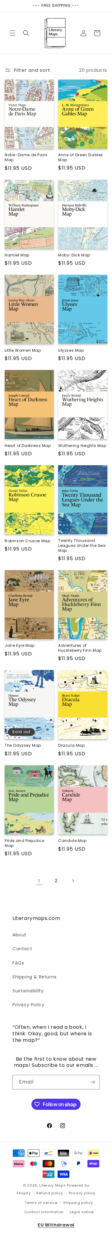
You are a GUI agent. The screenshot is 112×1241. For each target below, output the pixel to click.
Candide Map (72, 840)
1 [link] (39, 881)
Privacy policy (82, 1193)
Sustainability (28, 991)
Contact (22, 949)
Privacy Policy (28, 1005)
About (19, 935)
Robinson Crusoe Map (27, 541)
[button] (12, 33)
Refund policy (49, 1193)
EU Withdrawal (56, 1225)
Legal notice (82, 1211)
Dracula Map (71, 745)
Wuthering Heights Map (82, 445)
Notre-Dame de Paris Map (26, 157)
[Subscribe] (92, 1082)
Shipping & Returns (34, 977)
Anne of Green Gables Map (80, 157)
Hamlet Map (17, 255)
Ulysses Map (71, 350)
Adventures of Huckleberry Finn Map (80, 648)
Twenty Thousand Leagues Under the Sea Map (82, 545)
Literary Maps (52, 1185)
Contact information (44, 1211)
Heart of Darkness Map (28, 445)
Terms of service (41, 1202)
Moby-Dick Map (74, 255)
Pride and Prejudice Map (24, 843)
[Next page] (73, 880)
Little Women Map (23, 350)
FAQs (18, 963)
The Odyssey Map (23, 745)
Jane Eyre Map (20, 645)
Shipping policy (78, 1202)
